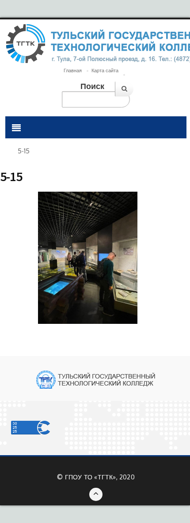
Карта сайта (104, 70)
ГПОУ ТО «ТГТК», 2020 (100, 477)
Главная (73, 70)
